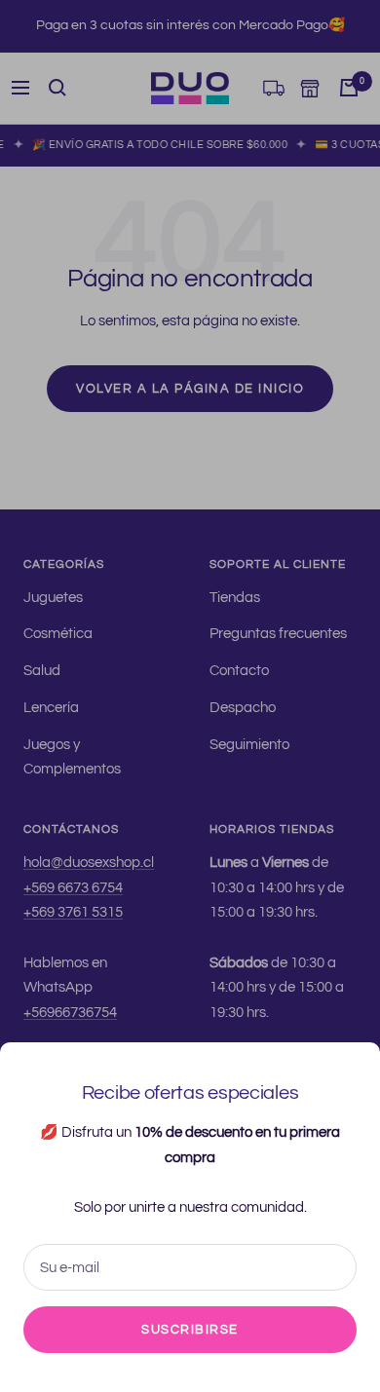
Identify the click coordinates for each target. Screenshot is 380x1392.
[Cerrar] (350, 1072)
